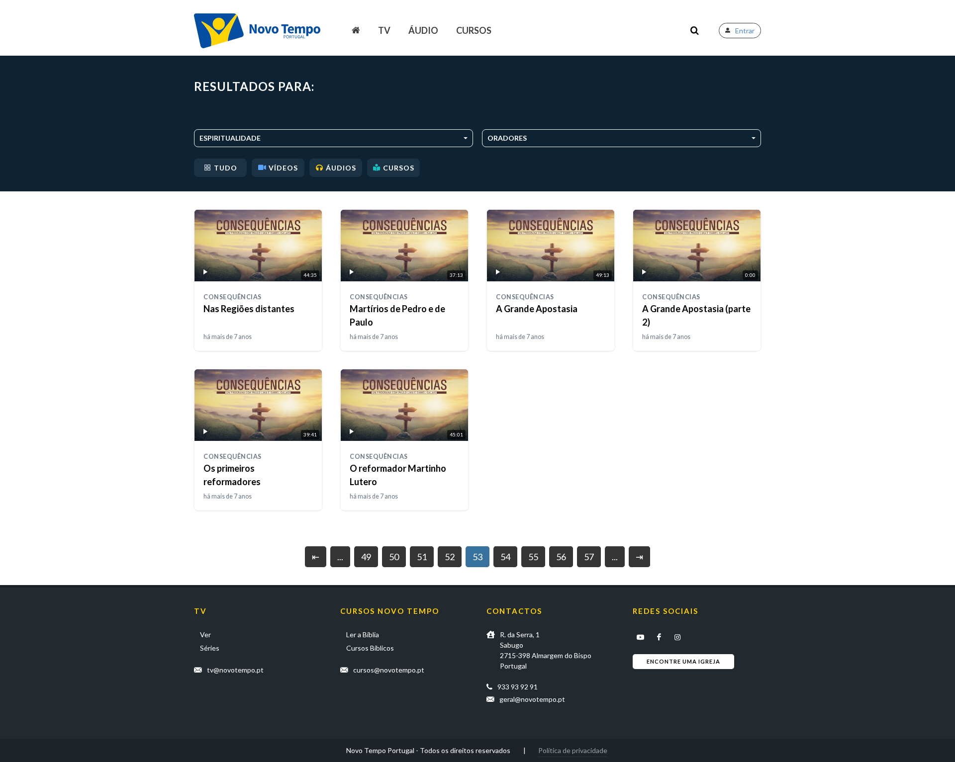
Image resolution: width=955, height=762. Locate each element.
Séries (209, 648)
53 (477, 556)
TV (384, 30)
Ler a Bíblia (362, 634)
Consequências (232, 297)
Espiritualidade (230, 138)
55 (533, 556)
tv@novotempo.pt (235, 670)
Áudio (423, 30)
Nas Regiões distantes (248, 308)
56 (561, 556)
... (340, 556)
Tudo (225, 168)
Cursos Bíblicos (370, 648)
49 (366, 556)
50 (394, 556)
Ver (205, 634)
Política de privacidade (572, 750)
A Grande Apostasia (536, 308)
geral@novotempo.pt (532, 699)
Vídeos (283, 168)
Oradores (507, 138)
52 (450, 556)
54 (505, 556)
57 (589, 556)
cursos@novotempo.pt (388, 670)
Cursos (473, 30)
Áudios (341, 168)
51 (422, 556)
